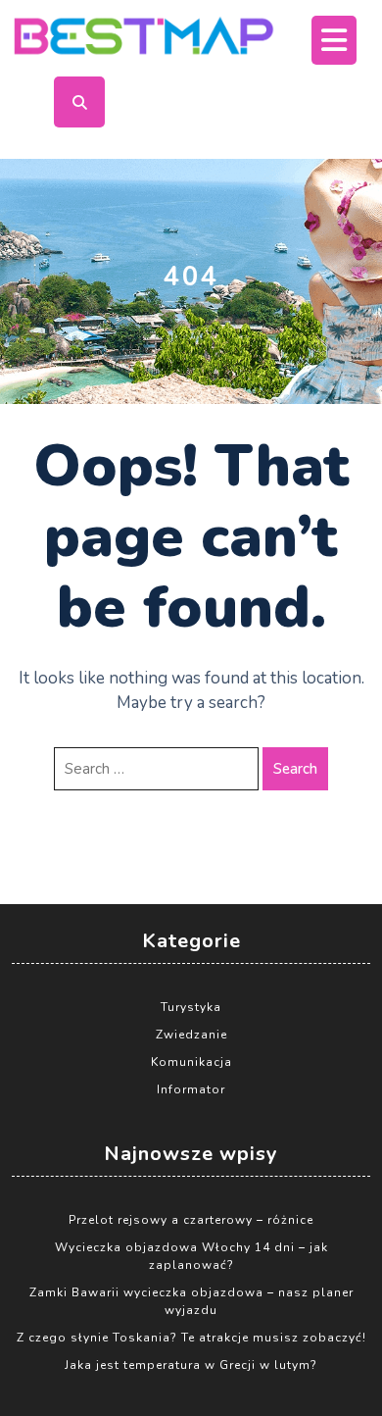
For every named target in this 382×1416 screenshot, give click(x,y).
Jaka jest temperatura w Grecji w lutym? (191, 1365)
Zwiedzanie (191, 1034)
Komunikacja (191, 1062)
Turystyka (191, 1007)
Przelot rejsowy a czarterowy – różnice (191, 1220)
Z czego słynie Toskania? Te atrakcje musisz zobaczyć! (191, 1337)
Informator (191, 1089)
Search (295, 769)
